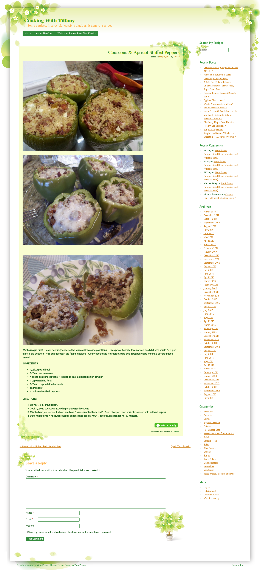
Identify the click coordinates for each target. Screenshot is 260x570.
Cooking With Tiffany (49, 20)
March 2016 (210, 281)
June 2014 (209, 357)
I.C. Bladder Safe (212, 430)
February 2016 (211, 284)
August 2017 (210, 226)
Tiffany (176, 57)
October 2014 (210, 343)
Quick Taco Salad (180, 446)
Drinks (207, 419)
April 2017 (209, 241)
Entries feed (210, 491)
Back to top (237, 565)
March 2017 (210, 244)
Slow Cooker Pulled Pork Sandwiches (40, 446)
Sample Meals (210, 440)
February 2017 (211, 248)
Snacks (207, 451)
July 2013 (208, 398)
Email (29, 519)
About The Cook (44, 33)
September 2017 (212, 222)
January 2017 (210, 251)
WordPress (42, 565)
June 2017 (209, 233)
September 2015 (212, 303)
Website (30, 525)
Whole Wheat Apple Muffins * (218, 104)
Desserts (208, 415)
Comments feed (211, 494)
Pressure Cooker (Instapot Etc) (219, 433)
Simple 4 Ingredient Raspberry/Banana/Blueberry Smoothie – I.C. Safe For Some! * (220, 133)
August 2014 (210, 350)
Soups (207, 455)
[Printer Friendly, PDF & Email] (166, 427)
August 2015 (210, 306)
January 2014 (210, 376)
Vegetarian (209, 470)
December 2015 (211, 292)
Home (28, 33)
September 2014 (212, 347)
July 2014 (208, 354)
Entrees (176, 432)
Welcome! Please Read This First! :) (76, 33)
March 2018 (210, 211)
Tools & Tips (210, 459)
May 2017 (208, 237)
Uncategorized (211, 462)
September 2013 (212, 390)
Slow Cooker (210, 448)
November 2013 (212, 383)
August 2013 (210, 394)
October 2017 (210, 219)
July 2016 (208, 270)
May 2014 (208, 361)
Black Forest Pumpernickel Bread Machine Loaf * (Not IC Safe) (221, 154)
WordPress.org (211, 498)
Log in (207, 487)
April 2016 (209, 277)
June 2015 (209, 314)
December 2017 (211, 215)
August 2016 (210, 266)
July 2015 (208, 310)
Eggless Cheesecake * (214, 100)
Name (30, 512)
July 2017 (208, 230)
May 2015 (208, 317)
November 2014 (211, 339)
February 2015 (211, 328)
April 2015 (209, 321)
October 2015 (210, 299)
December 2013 (211, 379)
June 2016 (209, 273)
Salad (206, 437)
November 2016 (212, 259)
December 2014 (211, 336)
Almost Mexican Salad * (215, 107)
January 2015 (210, 332)
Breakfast (208, 411)
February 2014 (211, 372)
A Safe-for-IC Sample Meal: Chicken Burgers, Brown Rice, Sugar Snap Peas (219, 86)
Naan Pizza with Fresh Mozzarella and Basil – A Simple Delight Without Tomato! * (220, 115)
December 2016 (211, 255)
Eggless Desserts (212, 422)
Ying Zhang (80, 565)
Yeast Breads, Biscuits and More (219, 473)
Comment (32, 476)
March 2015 (210, 325)
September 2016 (212, 262)
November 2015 (212, 295)
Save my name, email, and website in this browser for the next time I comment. (69, 532)
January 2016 (210, 288)
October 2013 (210, 387)
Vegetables (209, 466)
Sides (206, 444)
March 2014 (210, 368)
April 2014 (209, 365)
